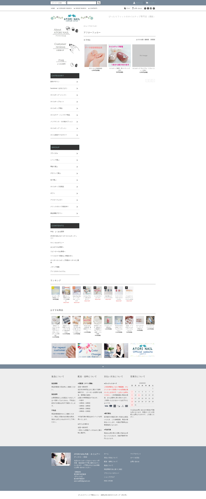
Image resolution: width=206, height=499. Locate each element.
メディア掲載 (54, 267)
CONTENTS (93, 8)
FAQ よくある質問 (57, 231)
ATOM (110, 481)
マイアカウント (135, 454)
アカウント (138, 3)
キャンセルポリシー (57, 242)
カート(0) (151, 3)
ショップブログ (109, 477)
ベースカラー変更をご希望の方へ (61, 256)
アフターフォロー (93, 26)
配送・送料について (111, 461)
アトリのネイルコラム (57, 271)
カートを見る (134, 457)
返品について (108, 465)
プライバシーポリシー (111, 473)
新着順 (153, 39)
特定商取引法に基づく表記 (113, 469)
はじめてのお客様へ (57, 247)
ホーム (85, 26)
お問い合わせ (138, 8)
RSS (105, 481)
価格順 (147, 39)
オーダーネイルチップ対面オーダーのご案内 (64, 261)
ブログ (128, 8)
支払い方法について (111, 457)
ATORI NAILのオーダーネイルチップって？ (63, 237)
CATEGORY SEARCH (65, 8)
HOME (53, 8)
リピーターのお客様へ (57, 251)
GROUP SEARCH (81, 8)
